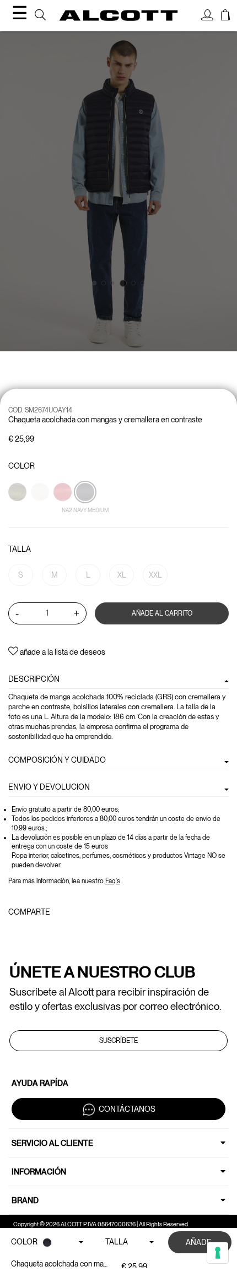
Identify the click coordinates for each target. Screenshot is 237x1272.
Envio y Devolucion (49, 786)
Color (21, 465)
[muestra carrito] (225, 16)
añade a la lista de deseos (61, 652)
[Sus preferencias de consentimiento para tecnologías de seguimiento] (217, 1252)
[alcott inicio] (119, 15)
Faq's (112, 881)
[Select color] (18, 511)
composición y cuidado (57, 759)
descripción (34, 679)
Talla (19, 549)
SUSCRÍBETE (118, 1041)
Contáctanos (127, 1108)
